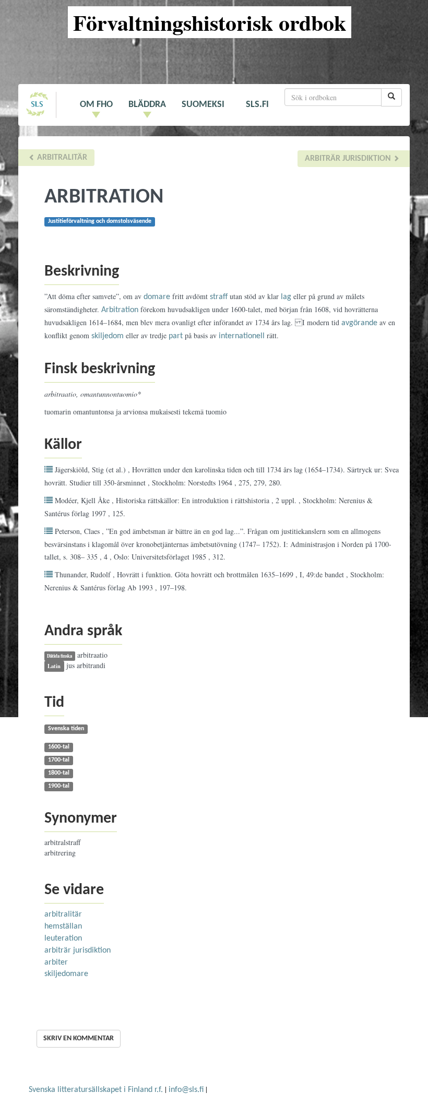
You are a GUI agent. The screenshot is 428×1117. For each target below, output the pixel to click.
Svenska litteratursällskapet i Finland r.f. (96, 1090)
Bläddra (147, 105)
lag (286, 297)
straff (219, 297)
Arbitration (119, 310)
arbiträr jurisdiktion (349, 159)
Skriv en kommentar (78, 1038)
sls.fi (257, 105)
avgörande (359, 323)
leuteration (63, 938)
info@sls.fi (186, 1090)
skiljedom (107, 336)
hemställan (63, 926)
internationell (242, 336)
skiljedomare (66, 974)
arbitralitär (61, 157)
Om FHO (96, 105)
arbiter (56, 962)
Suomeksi (203, 105)
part (176, 336)
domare (157, 297)
